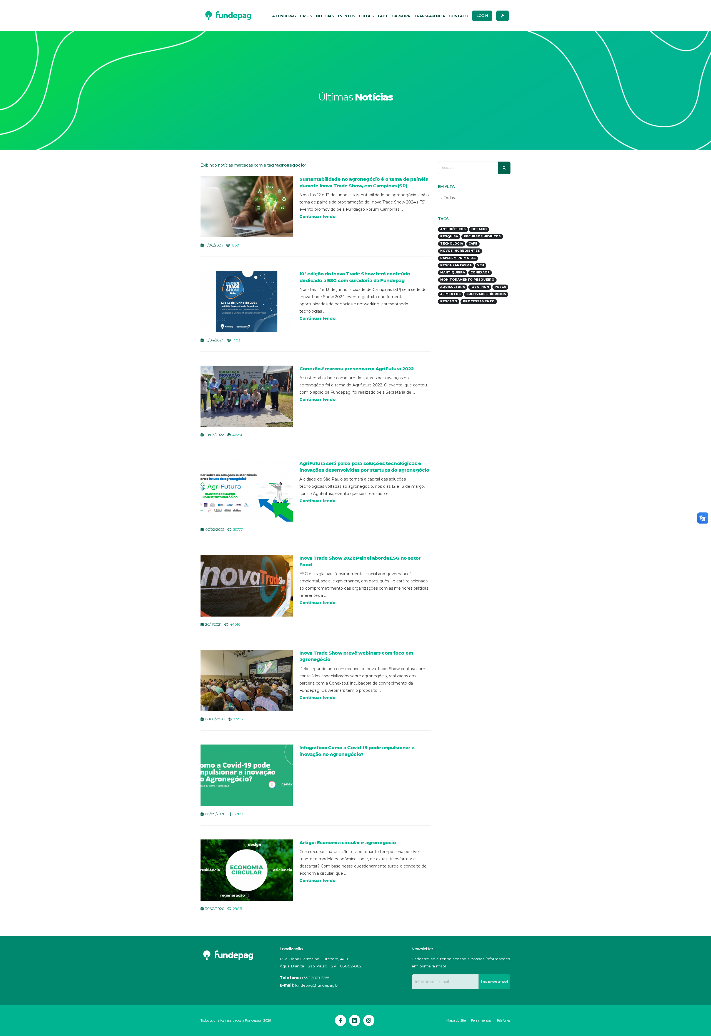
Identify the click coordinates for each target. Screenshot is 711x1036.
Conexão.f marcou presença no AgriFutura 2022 (356, 368)
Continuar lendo (317, 216)
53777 (238, 529)
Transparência (429, 16)
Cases (306, 16)
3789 (238, 814)
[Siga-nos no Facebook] (340, 1020)
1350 (235, 245)
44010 (235, 624)
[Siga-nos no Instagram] (368, 1020)
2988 (237, 909)
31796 (238, 719)
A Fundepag (284, 16)
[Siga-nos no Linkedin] (354, 1020)
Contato (458, 16)
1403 (236, 340)
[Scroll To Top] (701, 1030)
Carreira (401, 16)
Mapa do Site (456, 1020)
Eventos (346, 16)
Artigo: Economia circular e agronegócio (347, 842)
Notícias (325, 16)
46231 (237, 435)
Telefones (503, 1020)
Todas (449, 198)
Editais (366, 16)
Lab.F (383, 16)
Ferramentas (481, 1020)
